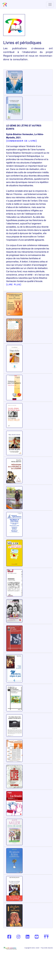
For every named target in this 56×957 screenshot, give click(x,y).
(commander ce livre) (21, 140)
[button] (14, 82)
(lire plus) (13, 284)
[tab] (28, 82)
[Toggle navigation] (50, 4)
